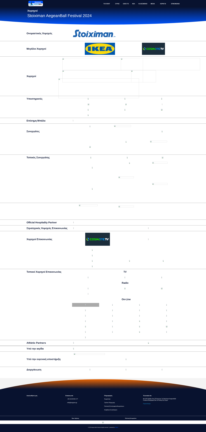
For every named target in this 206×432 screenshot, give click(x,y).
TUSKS (116, 427)
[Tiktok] (44, 400)
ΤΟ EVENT (106, 3)
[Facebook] (29, 400)
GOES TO (126, 3)
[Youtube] (50, 400)
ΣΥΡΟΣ (117, 3)
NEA (133, 3)
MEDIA (153, 3)
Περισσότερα (146, 403)
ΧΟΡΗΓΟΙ (163, 3)
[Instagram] (34, 400)
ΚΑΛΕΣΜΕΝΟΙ (142, 3)
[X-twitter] (39, 400)
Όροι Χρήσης (75, 418)
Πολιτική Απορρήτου (130, 418)
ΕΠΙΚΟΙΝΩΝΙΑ (175, 3)
